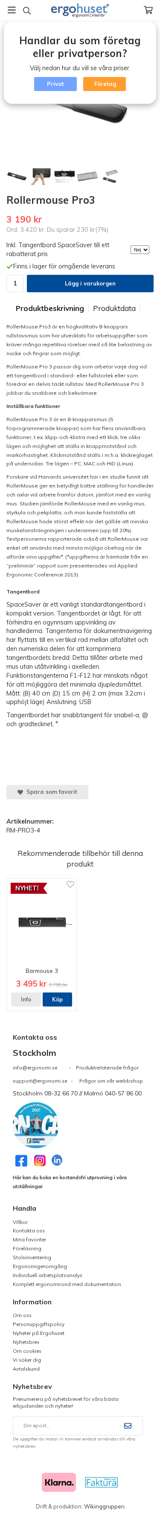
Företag (105, 83)
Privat (55, 83)
